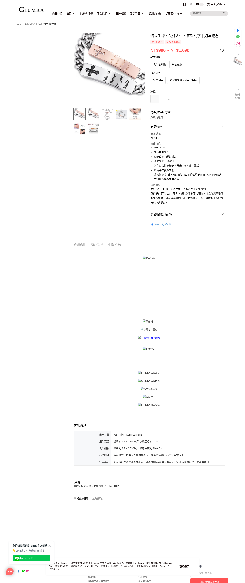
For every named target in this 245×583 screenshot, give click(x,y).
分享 (156, 224)
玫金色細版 (159, 64)
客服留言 (142, 577)
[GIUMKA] (31, 9)
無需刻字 (158, 80)
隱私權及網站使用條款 (98, 581)
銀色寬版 (177, 64)
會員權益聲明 (144, 581)
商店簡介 (92, 577)
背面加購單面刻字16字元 (183, 80)
